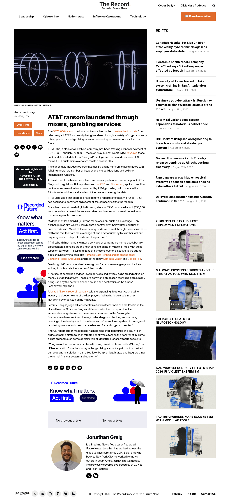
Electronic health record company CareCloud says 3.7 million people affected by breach (181, 66)
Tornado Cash (93, 254)
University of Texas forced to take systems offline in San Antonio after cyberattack (181, 85)
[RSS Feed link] (73, 493)
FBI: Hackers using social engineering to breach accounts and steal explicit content (184, 143)
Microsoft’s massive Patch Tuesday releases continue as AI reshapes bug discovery (182, 162)
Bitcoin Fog (134, 258)
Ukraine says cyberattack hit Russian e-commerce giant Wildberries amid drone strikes (184, 105)
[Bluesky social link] (66, 493)
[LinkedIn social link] (42, 493)
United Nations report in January (69, 291)
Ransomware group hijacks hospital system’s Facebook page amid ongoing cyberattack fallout (183, 182)
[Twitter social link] (35, 493)
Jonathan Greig (24, 112)
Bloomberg (117, 184)
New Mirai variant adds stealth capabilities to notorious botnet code (182, 124)
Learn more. (30, 184)
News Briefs (23, 133)
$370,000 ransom (63, 131)
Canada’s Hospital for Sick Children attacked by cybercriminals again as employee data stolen (182, 47)
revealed (132, 153)
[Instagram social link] (50, 493)
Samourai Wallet (112, 258)
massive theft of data (124, 131)
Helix (64, 258)
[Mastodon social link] (58, 493)
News (39, 133)
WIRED (101, 184)
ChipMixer (74, 258)
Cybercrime (23, 124)
